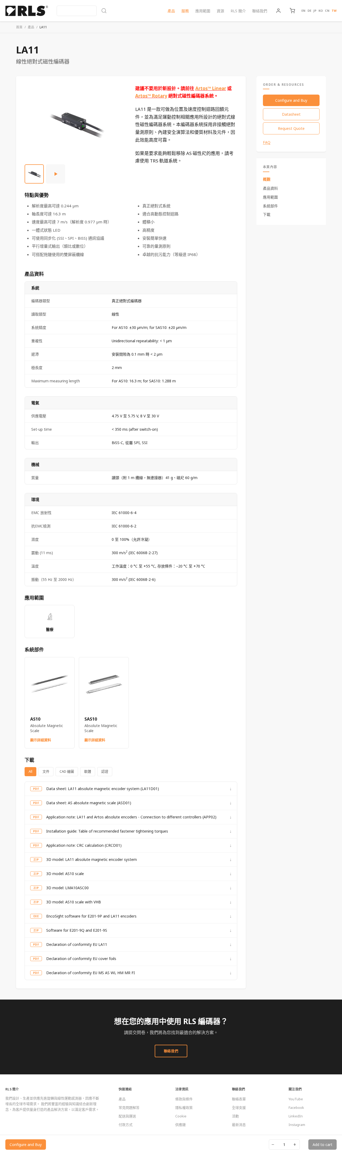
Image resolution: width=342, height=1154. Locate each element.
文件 (45, 771)
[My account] (278, 10)
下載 (266, 214)
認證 (104, 771)
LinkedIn (296, 1116)
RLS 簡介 (238, 10)
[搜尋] (82, 11)
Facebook (296, 1107)
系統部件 (270, 205)
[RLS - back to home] (26, 10)
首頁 (19, 27)
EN (303, 11)
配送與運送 (127, 1116)
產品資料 (270, 188)
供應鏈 (180, 1124)
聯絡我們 (259, 10)
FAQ (266, 142)
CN (327, 11)
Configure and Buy (291, 100)
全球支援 (239, 1107)
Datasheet (291, 114)
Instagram (297, 1124)
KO (320, 11)
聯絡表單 (239, 1099)
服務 (185, 10)
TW (334, 11)
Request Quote (291, 128)
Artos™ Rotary (151, 96)
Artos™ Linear (210, 88)
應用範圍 (202, 10)
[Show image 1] (34, 174)
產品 (171, 10)
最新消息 (239, 1124)
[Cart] (292, 10)
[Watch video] (55, 174)
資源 (220, 10)
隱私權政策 (184, 1107)
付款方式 (126, 1124)
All (30, 771)
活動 (235, 1116)
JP (314, 11)
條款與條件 (184, 1099)
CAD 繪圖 (67, 771)
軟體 (87, 771)
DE (309, 11)
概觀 (266, 179)
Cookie (180, 1116)
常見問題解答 (129, 1107)
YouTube (296, 1099)
